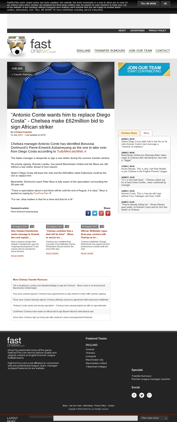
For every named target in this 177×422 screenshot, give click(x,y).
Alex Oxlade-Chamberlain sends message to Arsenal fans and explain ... (25, 234)
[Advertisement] (88, 20)
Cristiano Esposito (23, 132)
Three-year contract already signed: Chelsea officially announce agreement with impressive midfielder (61, 300)
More (146, 133)
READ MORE (17, 256)
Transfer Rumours (141, 376)
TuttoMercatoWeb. (70, 151)
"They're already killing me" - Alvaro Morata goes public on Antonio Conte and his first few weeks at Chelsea (144, 207)
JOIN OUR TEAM (140, 50)
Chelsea (90, 353)
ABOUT (122, 30)
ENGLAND (84, 50)
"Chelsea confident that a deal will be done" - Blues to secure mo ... (59, 234)
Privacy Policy (100, 406)
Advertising (87, 406)
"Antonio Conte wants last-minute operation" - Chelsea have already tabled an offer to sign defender (59, 305)
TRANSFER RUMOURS (109, 50)
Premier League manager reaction (151, 379)
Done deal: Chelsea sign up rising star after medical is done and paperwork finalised (52, 317)
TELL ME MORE (148, 3)
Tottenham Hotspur (96, 366)
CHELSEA (17, 68)
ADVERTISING (137, 30)
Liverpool (91, 356)
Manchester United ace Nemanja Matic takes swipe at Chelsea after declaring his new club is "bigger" (143, 158)
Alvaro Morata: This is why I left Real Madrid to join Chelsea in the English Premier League (144, 170)
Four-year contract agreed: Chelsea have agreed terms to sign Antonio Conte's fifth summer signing (59, 294)
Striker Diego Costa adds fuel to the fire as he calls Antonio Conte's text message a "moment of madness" (144, 144)
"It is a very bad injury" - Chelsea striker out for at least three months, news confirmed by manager (143, 182)
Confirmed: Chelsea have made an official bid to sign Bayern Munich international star (53, 311)
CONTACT (163, 50)
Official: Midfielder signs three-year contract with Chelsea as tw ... (94, 234)
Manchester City (94, 359)
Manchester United (96, 363)
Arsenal (90, 349)
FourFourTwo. (41, 193)
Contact (111, 406)
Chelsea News (129, 133)
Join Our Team (75, 406)
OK (165, 3)
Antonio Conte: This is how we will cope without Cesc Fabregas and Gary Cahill (141, 194)
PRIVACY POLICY (157, 30)
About (65, 406)
